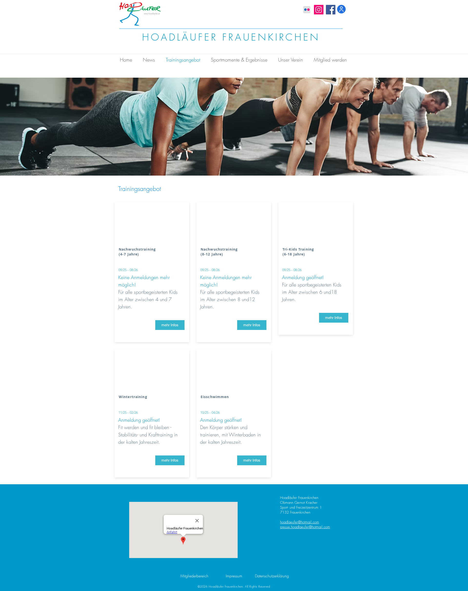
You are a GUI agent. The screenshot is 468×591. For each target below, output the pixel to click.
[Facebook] (330, 9)
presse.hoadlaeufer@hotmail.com (305, 527)
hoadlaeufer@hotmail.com (299, 522)
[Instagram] (318, 9)
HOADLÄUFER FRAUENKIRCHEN (231, 37)
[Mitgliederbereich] (341, 9)
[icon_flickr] (307, 9)
